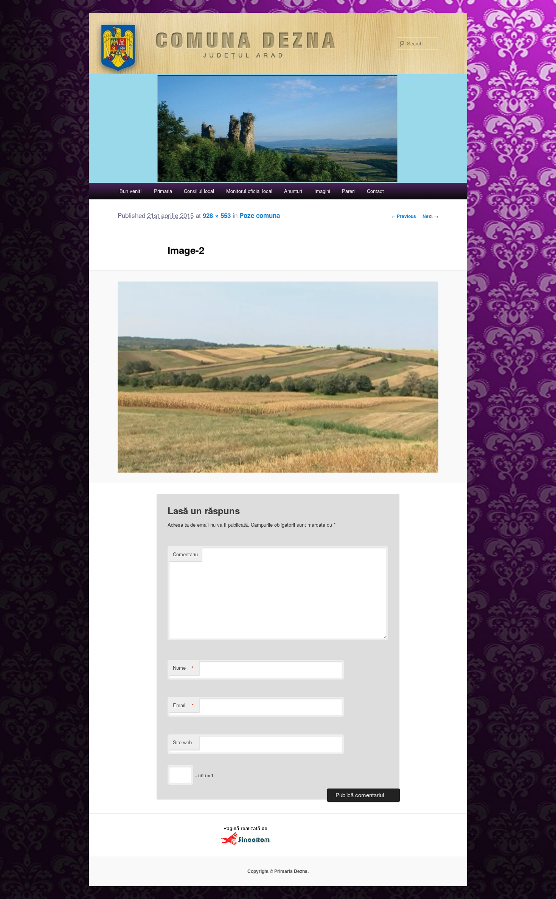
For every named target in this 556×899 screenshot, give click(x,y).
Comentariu (185, 554)
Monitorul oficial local (249, 190)
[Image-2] (278, 377)
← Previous (403, 216)
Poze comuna (259, 215)
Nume (183, 667)
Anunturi (293, 190)
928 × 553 (217, 215)
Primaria (163, 190)
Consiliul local (199, 190)
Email (183, 705)
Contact (375, 190)
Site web (182, 742)
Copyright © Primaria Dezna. (278, 871)
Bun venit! (131, 190)
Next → (430, 216)
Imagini (322, 190)
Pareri (348, 190)
